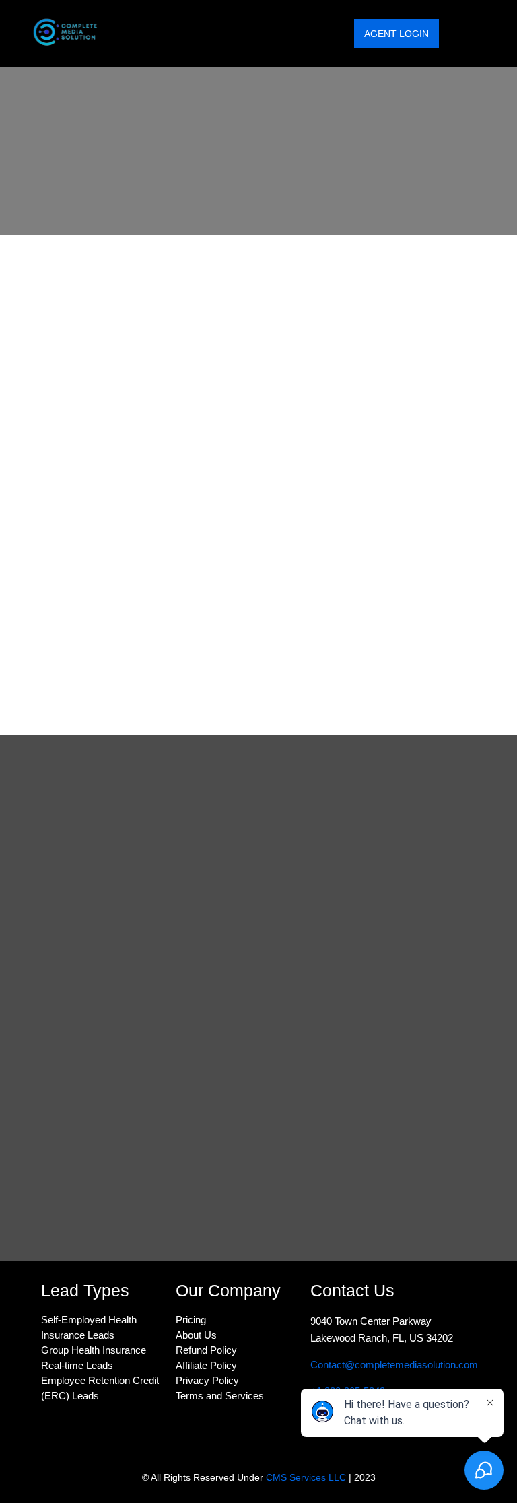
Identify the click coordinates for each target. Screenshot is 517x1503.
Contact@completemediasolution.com (395, 1364)
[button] (478, 34)
